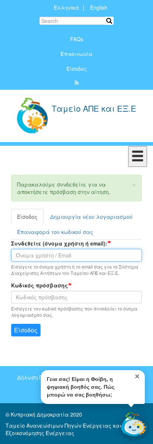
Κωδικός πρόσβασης (39, 285)
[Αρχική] (32, 115)
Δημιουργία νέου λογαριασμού (91, 216)
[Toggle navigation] (137, 156)
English (98, 7)
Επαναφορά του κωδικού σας (55, 232)
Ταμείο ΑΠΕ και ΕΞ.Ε (94, 109)
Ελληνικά (66, 7)
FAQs (76, 39)
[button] (134, 184)
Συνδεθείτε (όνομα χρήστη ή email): (59, 243)
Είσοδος (76, 68)
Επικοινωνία (76, 53)
